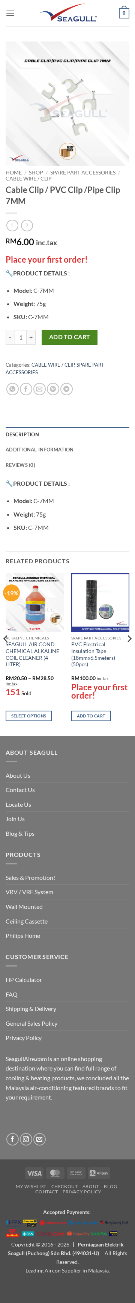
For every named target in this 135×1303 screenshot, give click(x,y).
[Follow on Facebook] (12, 1139)
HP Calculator (24, 979)
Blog (110, 1186)
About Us (18, 775)
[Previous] (6, 653)
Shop (36, 173)
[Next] (129, 653)
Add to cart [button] (91, 715)
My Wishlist (31, 1186)
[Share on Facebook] (26, 389)
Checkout (64, 1186)
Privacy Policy (24, 1037)
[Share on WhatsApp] (12, 389)
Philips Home (23, 935)
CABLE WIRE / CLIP (29, 179)
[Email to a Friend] (39, 389)
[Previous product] (27, 225)
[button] (10, 13)
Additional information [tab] (40, 450)
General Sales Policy (31, 1023)
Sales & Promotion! (30, 877)
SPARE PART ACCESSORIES (83, 173)
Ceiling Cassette (27, 921)
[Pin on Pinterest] (53, 389)
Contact (46, 1191)
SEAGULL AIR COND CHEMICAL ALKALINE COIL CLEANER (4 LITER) (32, 654)
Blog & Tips (20, 833)
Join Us (15, 818)
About (90, 1186)
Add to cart (69, 336)
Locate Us (18, 804)
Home (14, 173)
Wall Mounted (24, 906)
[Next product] (12, 225)
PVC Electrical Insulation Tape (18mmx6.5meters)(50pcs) (93, 654)
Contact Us (20, 789)
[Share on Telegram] (66, 389)
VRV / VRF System (29, 891)
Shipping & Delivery (31, 1008)
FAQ (12, 994)
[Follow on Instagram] (26, 1139)
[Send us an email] (39, 1139)
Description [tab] (22, 434)
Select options (28, 715)
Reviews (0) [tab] (20, 465)
